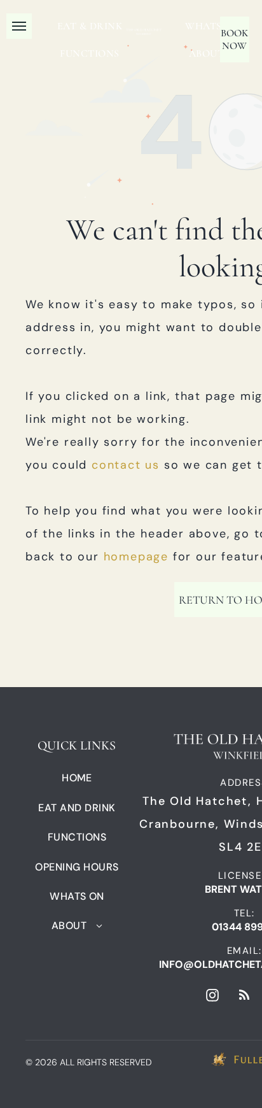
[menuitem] (89, 26)
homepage (136, 556)
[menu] (19, 26)
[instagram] (212, 997)
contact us (126, 464)
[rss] (244, 997)
